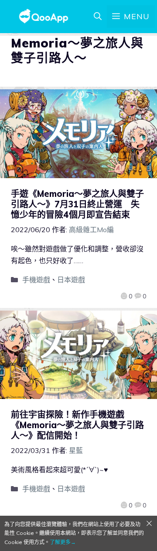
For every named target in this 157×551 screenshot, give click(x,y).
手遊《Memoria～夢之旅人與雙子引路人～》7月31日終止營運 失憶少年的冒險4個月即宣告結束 (77, 204)
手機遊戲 (36, 279)
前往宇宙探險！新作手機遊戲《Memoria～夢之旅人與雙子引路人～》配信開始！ (77, 425)
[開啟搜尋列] (98, 16)
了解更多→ (63, 542)
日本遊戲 (71, 279)
